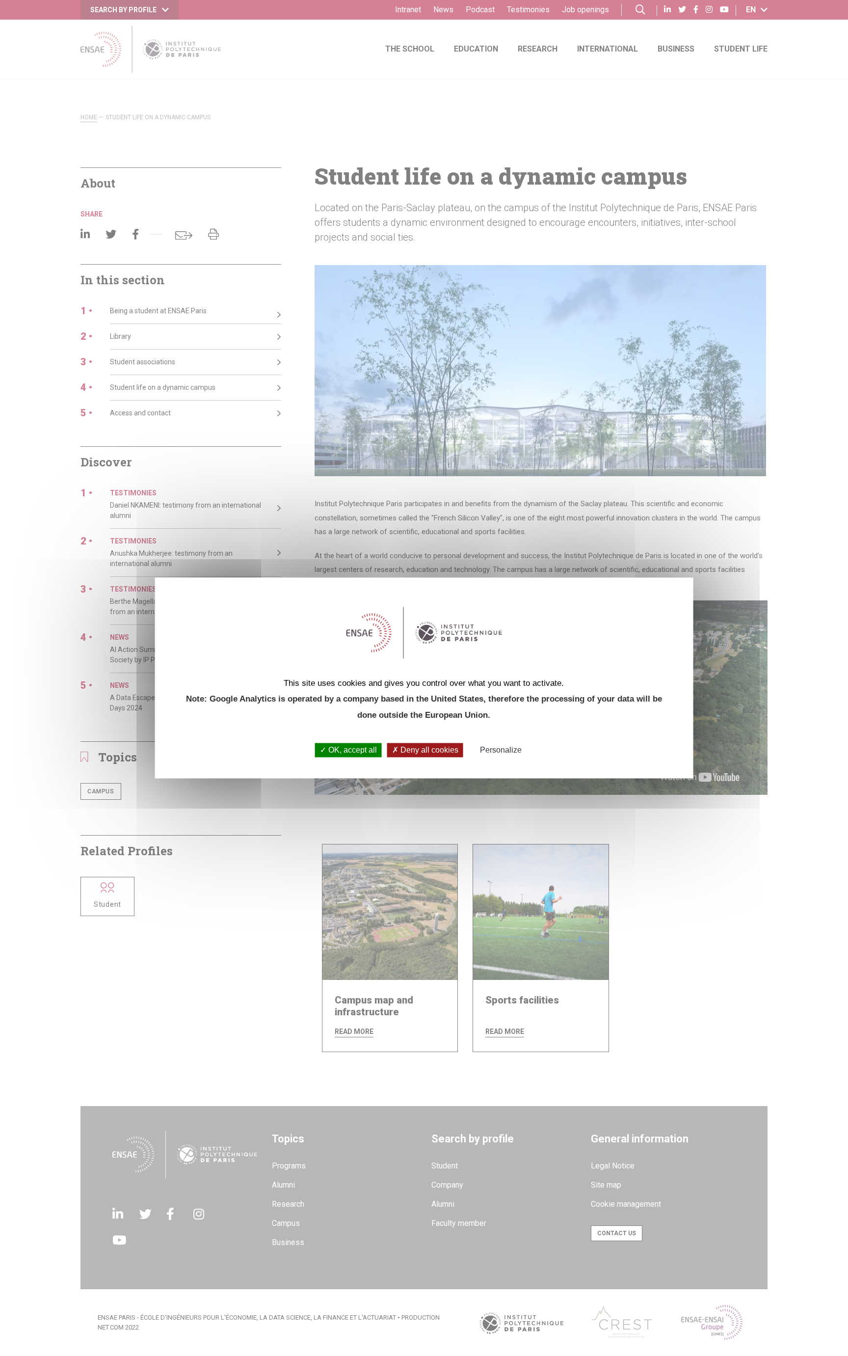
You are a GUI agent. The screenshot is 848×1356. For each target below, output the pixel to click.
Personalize (501, 750)
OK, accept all (351, 750)
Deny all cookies (428, 750)
